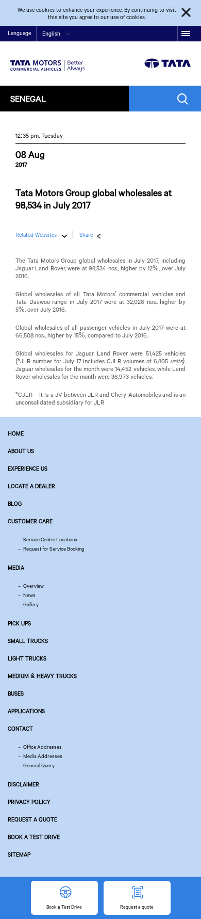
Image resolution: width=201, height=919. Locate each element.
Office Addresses (42, 747)
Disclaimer (23, 784)
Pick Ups (19, 623)
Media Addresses (42, 756)
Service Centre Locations (50, 539)
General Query (39, 765)
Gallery (31, 604)
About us (21, 451)
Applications (26, 711)
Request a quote (32, 819)
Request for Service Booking (54, 548)
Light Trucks (27, 658)
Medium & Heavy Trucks (42, 676)
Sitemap (19, 854)
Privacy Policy (29, 801)
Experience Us (27, 468)
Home (16, 433)
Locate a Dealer (31, 486)
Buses (16, 693)
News (29, 595)
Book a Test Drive (34, 837)
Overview (33, 586)
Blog (15, 503)
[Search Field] (185, 99)
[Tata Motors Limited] (47, 59)
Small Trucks (28, 640)
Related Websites (36, 234)
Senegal (28, 98)
